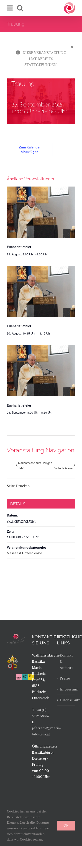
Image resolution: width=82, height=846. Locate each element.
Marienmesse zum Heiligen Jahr (35, 465)
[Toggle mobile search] (20, 8)
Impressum (66, 689)
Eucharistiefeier (19, 246)
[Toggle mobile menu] (10, 8)
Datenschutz (66, 700)
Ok (66, 825)
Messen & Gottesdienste (24, 553)
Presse (65, 678)
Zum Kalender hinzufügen (30, 149)
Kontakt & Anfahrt (66, 661)
